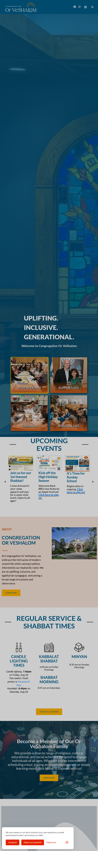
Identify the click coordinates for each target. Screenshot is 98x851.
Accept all (12, 842)
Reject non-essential (32, 842)
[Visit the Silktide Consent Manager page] (67, 842)
